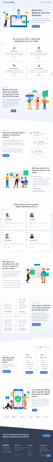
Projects (29, 451)
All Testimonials (36, 324)
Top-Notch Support (37, 188)
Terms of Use (30, 453)
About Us (29, 447)
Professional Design (37, 176)
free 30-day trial (9, 364)
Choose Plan (29, 372)
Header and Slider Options (39, 191)
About (44, 2)
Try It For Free (46, 435)
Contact (48, 2)
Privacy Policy (30, 455)
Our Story (29, 449)
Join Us (34, 410)
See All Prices (6, 371)
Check (13, 110)
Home (40, 2)
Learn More (14, 58)
